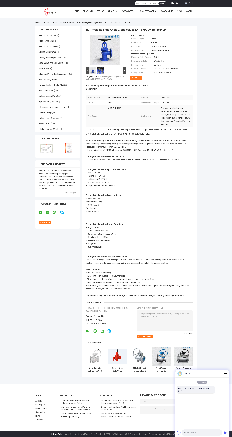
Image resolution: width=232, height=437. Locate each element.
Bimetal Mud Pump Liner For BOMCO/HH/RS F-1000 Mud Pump (116, 415)
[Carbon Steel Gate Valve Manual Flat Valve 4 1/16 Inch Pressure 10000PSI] (117, 356)
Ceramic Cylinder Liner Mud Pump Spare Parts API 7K (118, 408)
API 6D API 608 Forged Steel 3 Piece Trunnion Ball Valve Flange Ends (139, 369)
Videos (100, 11)
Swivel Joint (44, 123)
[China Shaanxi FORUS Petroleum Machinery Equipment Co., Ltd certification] (46, 148)
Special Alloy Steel (48, 101)
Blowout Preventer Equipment (53, 74)
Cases (189, 11)
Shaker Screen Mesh (48, 129)
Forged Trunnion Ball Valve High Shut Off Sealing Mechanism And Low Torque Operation (183, 369)
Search (162, 3)
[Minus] (225, 373)
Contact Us (167, 11)
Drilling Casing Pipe (48, 96)
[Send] (225, 433)
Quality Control (148, 11)
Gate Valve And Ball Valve (64, 23)
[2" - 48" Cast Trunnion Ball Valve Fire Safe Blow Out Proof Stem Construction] (161, 356)
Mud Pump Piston (47, 46)
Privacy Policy (57, 434)
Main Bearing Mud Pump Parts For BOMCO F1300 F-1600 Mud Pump (75, 408)
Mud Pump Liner (46, 41)
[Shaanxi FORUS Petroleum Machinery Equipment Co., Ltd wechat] (56, 212)
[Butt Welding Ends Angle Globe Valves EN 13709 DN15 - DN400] (105, 50)
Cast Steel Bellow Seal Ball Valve (138, 295)
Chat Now (175, 3)
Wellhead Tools (46, 90)
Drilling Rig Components (50, 57)
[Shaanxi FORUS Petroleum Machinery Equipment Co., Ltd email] (42, 212)
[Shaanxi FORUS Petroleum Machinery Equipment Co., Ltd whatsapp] (49, 212)
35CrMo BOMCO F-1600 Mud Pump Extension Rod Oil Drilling (76, 401)
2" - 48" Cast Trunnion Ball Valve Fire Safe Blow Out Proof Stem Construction (161, 369)
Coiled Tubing (45, 112)
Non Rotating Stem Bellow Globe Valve (106, 295)
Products (88, 11)
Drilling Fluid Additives (49, 118)
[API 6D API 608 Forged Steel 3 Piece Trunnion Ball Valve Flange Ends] (139, 356)
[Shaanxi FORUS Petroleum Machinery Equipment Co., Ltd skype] (63, 212)
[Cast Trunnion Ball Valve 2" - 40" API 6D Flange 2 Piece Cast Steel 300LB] (95, 356)
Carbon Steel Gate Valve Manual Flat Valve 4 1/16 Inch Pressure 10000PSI (117, 369)
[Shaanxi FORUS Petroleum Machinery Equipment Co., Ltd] (50, 12)
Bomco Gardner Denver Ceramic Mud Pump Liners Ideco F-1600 (117, 401)
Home (76, 11)
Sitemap (39, 420)
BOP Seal (43, 68)
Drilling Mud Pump (47, 52)
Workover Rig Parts (48, 79)
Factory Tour (129, 11)
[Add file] (179, 433)
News (179, 11)
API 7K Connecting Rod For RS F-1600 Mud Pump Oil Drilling (77, 415)
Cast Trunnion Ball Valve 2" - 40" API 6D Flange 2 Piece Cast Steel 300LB (95, 369)
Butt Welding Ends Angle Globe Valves (169, 295)
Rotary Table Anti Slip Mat (51, 85)
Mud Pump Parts (47, 35)
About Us (112, 11)
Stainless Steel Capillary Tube (53, 107)
